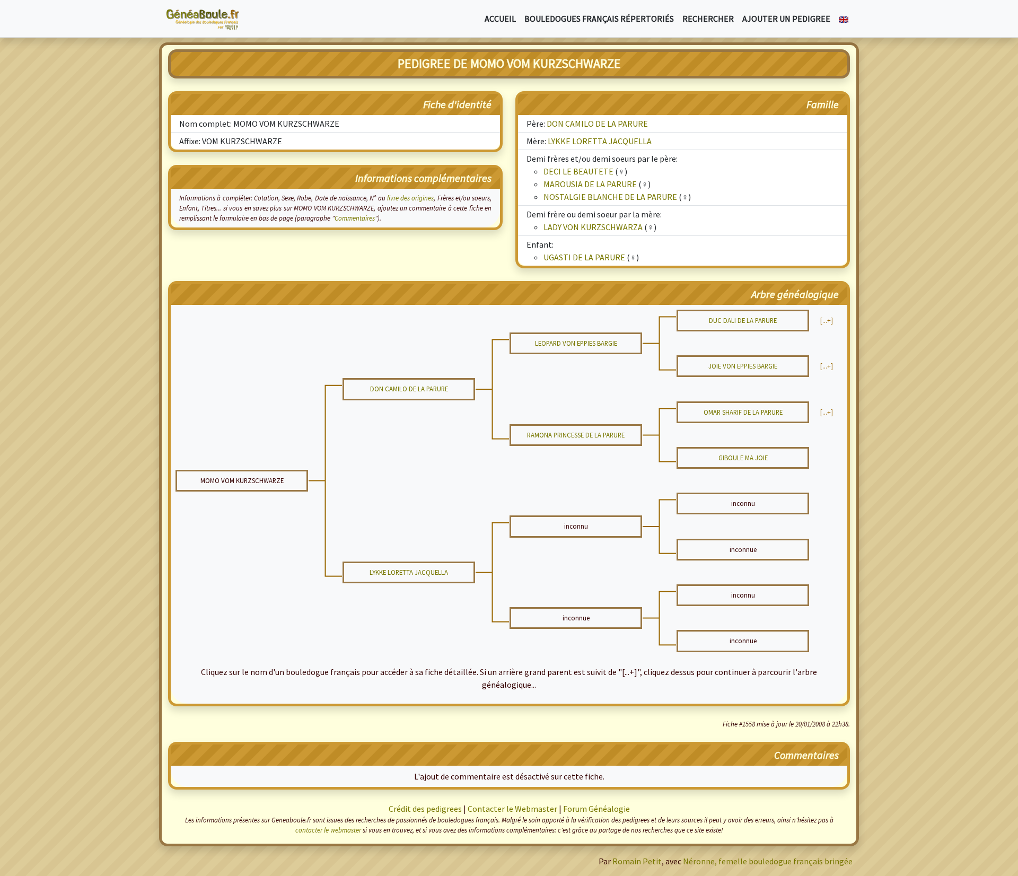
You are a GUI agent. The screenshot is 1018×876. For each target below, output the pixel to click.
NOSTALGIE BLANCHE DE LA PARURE (610, 196)
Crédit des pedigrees (425, 808)
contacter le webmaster (328, 830)
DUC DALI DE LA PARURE (743, 320)
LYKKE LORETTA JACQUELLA (600, 141)
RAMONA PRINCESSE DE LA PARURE (576, 435)
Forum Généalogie (596, 808)
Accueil (500, 18)
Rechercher (708, 18)
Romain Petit (637, 861)
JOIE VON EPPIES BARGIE (742, 366)
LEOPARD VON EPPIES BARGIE (576, 343)
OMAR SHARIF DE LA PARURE (743, 412)
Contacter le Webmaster (512, 808)
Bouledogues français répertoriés (599, 18)
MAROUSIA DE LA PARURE (590, 184)
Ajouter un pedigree (786, 18)
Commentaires (355, 218)
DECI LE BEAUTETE (578, 171)
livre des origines (410, 198)
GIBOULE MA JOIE (743, 457)
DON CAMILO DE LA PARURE (597, 123)
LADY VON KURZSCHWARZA (593, 227)
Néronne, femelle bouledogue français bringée (768, 861)
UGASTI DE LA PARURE (584, 257)
